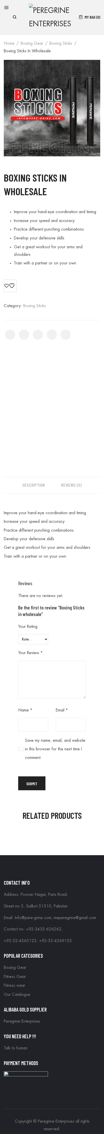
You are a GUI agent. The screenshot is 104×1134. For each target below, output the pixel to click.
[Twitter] (24, 335)
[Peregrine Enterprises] (51, 16)
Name (25, 710)
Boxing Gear (32, 43)
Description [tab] (33, 485)
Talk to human (16, 1048)
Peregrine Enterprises (22, 1021)
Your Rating (27, 627)
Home (9, 43)
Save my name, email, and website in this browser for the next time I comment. (55, 749)
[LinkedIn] (66, 335)
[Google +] (52, 335)
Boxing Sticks (60, 43)
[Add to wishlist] (10, 285)
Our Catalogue (17, 995)
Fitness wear (14, 985)
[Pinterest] (38, 335)
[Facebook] (10, 335)
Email (62, 710)
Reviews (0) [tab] (71, 485)
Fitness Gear (15, 977)
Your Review (30, 653)
